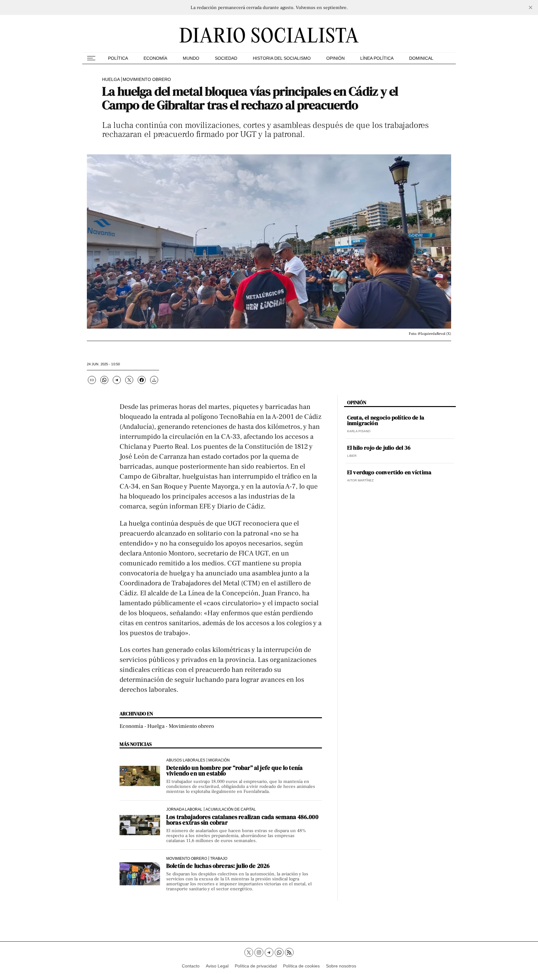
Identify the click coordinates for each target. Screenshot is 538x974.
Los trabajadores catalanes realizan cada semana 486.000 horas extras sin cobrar (242, 819)
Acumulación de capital (230, 809)
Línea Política (377, 58)
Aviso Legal (217, 965)
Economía (155, 58)
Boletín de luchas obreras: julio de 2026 (218, 866)
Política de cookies (301, 965)
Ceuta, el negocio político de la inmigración (385, 420)
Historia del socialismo (282, 58)
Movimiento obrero (147, 79)
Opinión (335, 58)
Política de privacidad (256, 965)
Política (118, 58)
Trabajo (218, 858)
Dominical (421, 58)
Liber (351, 455)
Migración (219, 760)
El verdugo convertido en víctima (389, 472)
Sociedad (226, 58)
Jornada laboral (184, 809)
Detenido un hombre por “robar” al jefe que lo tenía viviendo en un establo (234, 770)
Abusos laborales (185, 760)
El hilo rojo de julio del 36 (379, 448)
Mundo (191, 58)
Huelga (111, 79)
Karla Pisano (358, 431)
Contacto (191, 965)
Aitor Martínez (360, 480)
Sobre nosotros (341, 965)
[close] (531, 7)
